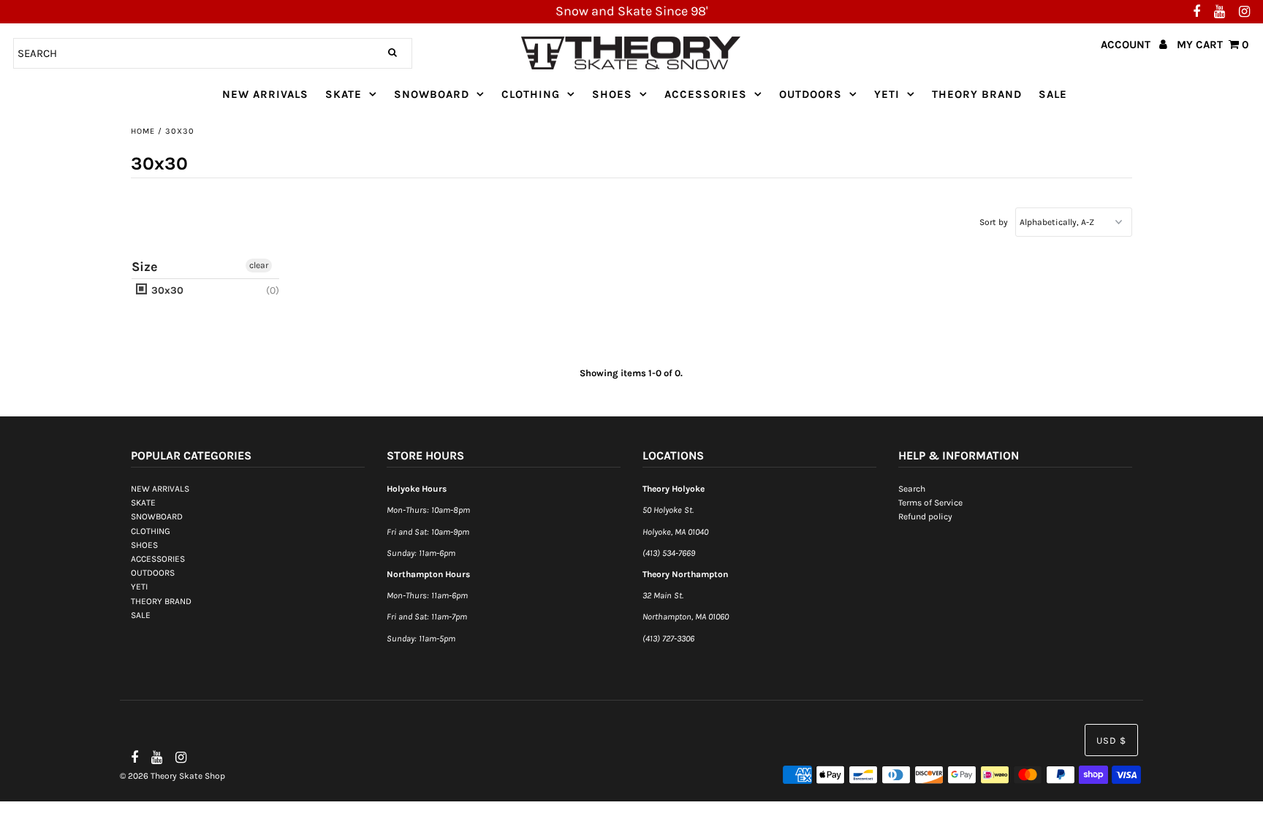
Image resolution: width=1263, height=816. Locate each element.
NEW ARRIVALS (265, 94)
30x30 (165, 290)
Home (143, 131)
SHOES (612, 94)
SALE (1053, 94)
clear (258, 265)
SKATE (343, 94)
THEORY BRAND (977, 94)
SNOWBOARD (431, 94)
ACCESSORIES (705, 94)
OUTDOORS (810, 94)
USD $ (1111, 740)
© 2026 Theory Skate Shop (172, 776)
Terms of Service (930, 502)
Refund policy (925, 517)
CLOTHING (530, 94)
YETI (887, 94)
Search (911, 489)
